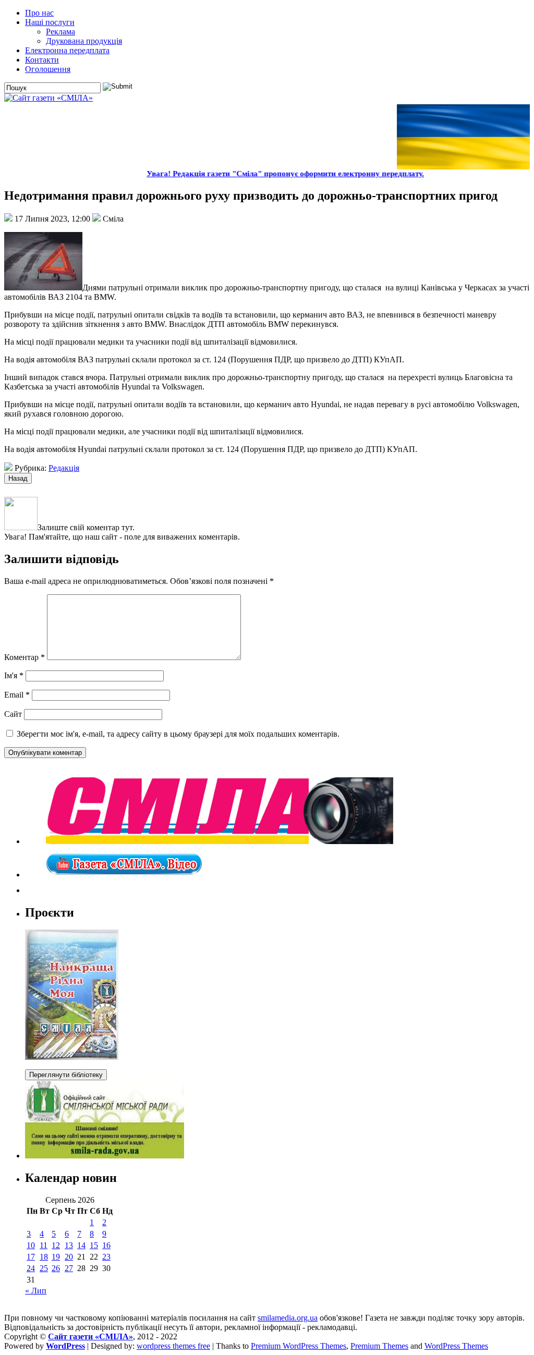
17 (31, 1256)
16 (106, 1245)
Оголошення (47, 69)
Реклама (60, 31)
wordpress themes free (173, 1345)
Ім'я (13, 675)
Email (17, 694)
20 (69, 1256)
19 (56, 1256)
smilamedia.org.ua (288, 1317)
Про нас (39, 12)
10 (31, 1245)
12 (56, 1245)
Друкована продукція (84, 40)
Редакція (63, 467)
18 (44, 1256)
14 (81, 1245)
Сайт (13, 714)
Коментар (24, 657)
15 (94, 1245)
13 (69, 1245)
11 (43, 1245)
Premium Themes (379, 1345)
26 (56, 1268)
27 (69, 1268)
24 (31, 1268)
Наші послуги (50, 22)
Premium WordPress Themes (298, 1345)
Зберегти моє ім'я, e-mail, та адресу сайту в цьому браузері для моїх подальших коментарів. (178, 733)
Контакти (42, 59)
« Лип (35, 1290)
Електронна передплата (67, 50)
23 (106, 1256)
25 (44, 1268)
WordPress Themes (456, 1345)
